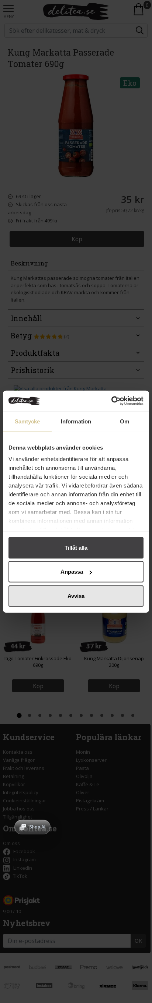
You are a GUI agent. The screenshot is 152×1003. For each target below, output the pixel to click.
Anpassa (72, 572)
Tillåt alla (76, 547)
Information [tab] (76, 421)
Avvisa (76, 595)
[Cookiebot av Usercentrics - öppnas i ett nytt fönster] (111, 401)
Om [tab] (124, 421)
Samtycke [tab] (27, 421)
